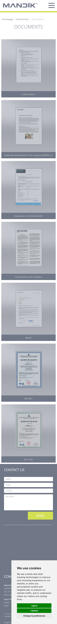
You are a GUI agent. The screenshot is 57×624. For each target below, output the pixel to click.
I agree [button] (34, 605)
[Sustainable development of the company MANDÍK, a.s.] (28, 128)
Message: (10, 496)
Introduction (22, 19)
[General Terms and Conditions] (28, 250)
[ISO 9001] (28, 372)
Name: (8, 479)
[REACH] (28, 311)
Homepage (7, 19)
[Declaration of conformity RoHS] (28, 189)
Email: (8, 485)
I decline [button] (34, 610)
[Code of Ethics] (28, 68)
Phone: (9, 490)
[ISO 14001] (28, 433)
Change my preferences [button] (34, 616)
